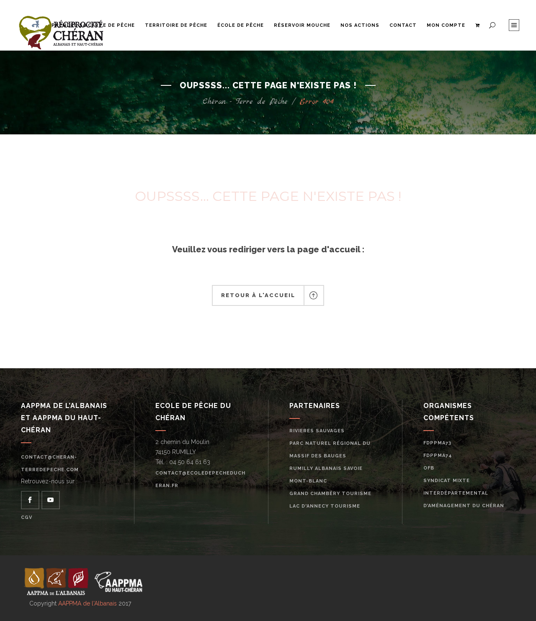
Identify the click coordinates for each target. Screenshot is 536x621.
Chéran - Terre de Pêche (245, 102)
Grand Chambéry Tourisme (330, 493)
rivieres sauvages (317, 431)
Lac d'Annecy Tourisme (324, 506)
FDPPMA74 (437, 455)
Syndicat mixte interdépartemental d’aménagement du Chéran (463, 493)
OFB (428, 468)
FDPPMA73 (437, 443)
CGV (26, 517)
